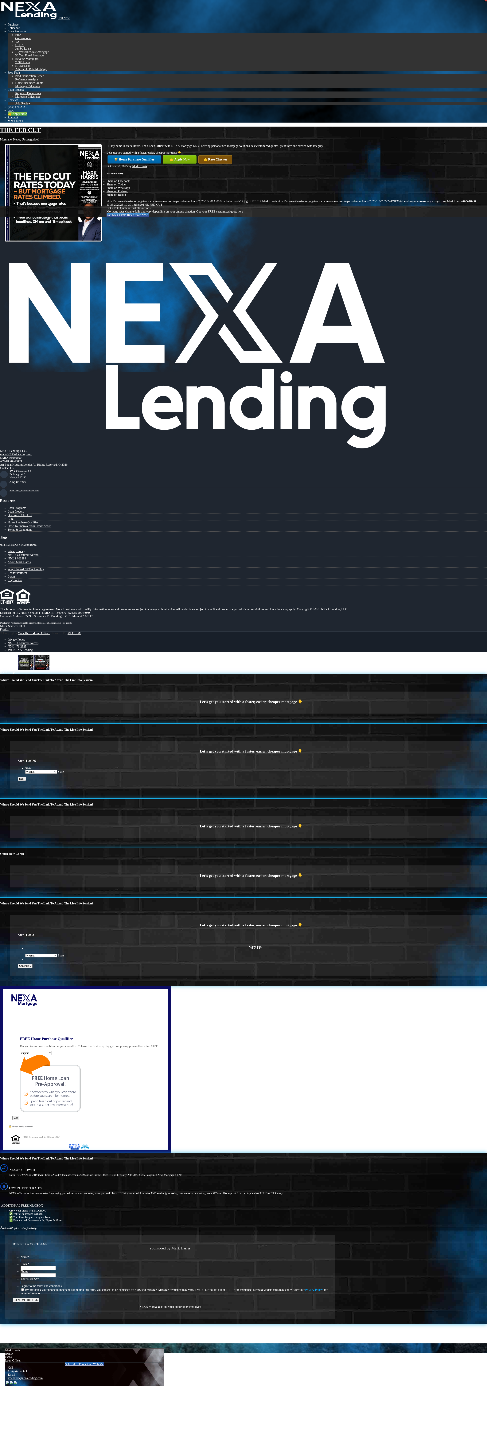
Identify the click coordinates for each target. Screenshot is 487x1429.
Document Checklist (20, 515)
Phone (25, 1271)
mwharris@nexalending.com (24, 490)
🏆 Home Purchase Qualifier (134, 159)
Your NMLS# (30, 1279)
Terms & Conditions (20, 529)
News (16, 139)
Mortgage (6, 139)
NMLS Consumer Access (23, 554)
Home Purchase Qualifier (23, 522)
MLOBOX (74, 633)
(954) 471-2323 (18, 482)
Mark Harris (139, 166)
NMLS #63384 (17, 558)
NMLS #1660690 (10, 457)
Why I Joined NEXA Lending (26, 569)
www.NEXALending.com (16, 454)
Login (11, 576)
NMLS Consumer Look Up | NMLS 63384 (41, 1137)
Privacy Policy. (314, 1289)
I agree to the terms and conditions (41, 1286)
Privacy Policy (16, 551)
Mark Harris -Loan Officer (34, 633)
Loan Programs (17, 507)
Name (25, 1257)
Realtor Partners (17, 572)
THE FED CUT (20, 130)
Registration (15, 580)
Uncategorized (30, 139)
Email (25, 1264)
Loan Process (16, 511)
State (28, 768)
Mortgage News (9, 545)
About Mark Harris (19, 562)
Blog (11, 518)
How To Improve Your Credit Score (29, 526)
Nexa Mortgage (28, 545)
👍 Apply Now (180, 159)
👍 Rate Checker (215, 159)
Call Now (64, 18)
